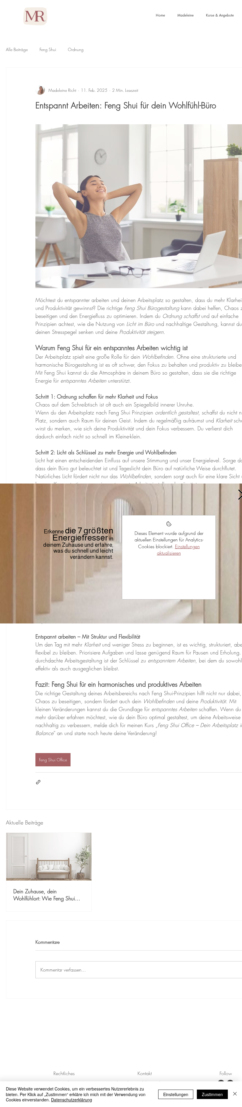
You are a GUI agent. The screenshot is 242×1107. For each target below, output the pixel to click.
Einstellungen (175, 1094)
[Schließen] (234, 1094)
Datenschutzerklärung (71, 1100)
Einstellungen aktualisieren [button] (178, 549)
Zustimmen (212, 1094)
